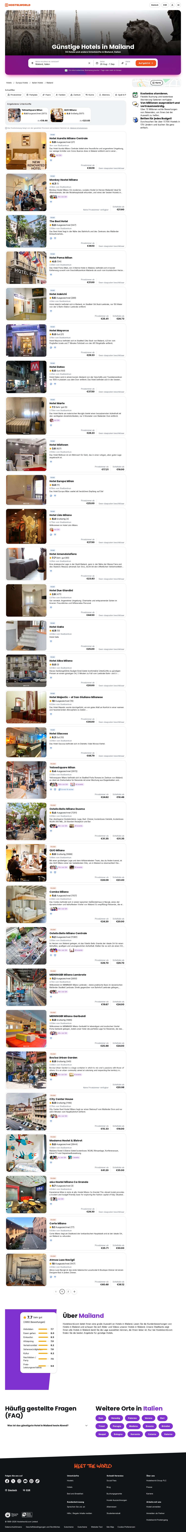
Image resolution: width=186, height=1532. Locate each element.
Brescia (150, 1426)
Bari (162, 1418)
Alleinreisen (111, 1507)
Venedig (115, 1418)
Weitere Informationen (78, 128)
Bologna (118, 1434)
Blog (108, 1487)
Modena (133, 1426)
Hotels (70, 1487)
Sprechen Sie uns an (76, 1507)
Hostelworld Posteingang (157, 1520)
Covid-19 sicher (67, 789)
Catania (152, 1434)
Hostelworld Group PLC (156, 1480)
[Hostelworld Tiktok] (37, 1481)
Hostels (70, 1480)
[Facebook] (7, 1481)
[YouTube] (25, 1481)
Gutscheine (69, 1527)
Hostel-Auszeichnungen (117, 1500)
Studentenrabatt (113, 1513)
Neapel (102, 1434)
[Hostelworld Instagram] (19, 1481)
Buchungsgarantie (114, 1494)
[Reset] (89, 63)
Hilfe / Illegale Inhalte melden (79, 1513)
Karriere (149, 1494)
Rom (101, 1418)
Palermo (132, 1418)
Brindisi (166, 1426)
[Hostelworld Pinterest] (31, 1481)
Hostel (53, 764)
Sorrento (135, 1434)
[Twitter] (13, 1481)
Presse (149, 1487)
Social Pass (111, 1480)
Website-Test (96, 1527)
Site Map (110, 1527)
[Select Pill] (172, 5)
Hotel (52, 135)
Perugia (117, 1426)
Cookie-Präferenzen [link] (126, 1527)
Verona (148, 1418)
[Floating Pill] (56, 1291)
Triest (102, 1426)
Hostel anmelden (153, 1507)
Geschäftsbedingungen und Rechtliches (43, 1527)
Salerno (168, 1434)
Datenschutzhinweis (13, 1527)
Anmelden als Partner (155, 1513)
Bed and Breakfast (75, 1494)
